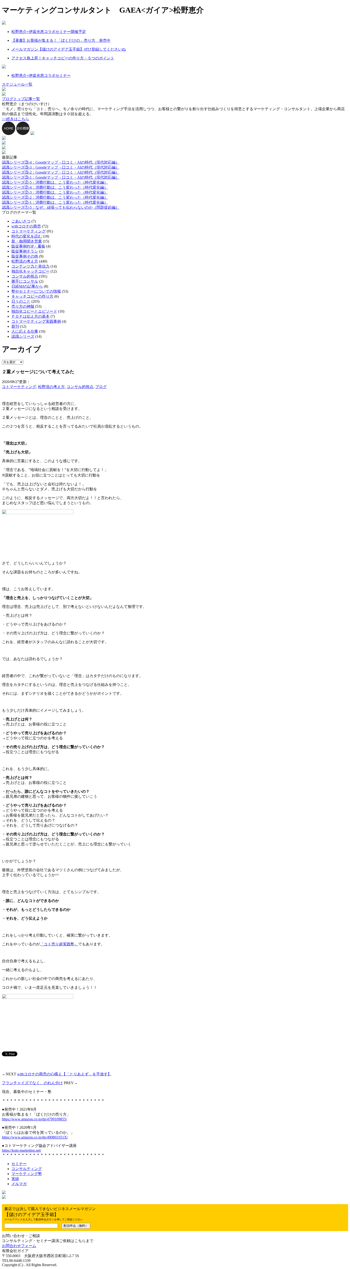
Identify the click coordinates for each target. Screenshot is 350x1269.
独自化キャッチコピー (30, 271)
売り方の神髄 (22, 306)
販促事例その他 (24, 256)
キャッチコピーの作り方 (32, 296)
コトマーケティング (28, 231)
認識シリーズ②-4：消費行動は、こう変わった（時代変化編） (55, 187)
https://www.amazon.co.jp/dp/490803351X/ (35, 1137)
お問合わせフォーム (19, 1246)
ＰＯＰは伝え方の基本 (30, 316)
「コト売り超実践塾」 (59, 944)
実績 (15, 1179)
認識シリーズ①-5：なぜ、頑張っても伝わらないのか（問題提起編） (60, 207)
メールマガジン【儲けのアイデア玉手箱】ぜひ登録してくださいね (68, 49)
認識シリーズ (22, 336)
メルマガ (19, 1184)
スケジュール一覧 (17, 84)
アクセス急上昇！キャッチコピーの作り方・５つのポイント (62, 58)
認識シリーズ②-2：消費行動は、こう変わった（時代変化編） (55, 197)
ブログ (101, 387)
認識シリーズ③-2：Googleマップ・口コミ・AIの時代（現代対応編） (60, 172)
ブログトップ (13, 99)
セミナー (19, 1164)
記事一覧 (32, 99)
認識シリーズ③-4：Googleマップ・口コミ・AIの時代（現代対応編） (60, 162)
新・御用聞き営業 (26, 241)
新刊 (15, 326)
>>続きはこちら (15, 119)
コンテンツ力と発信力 (30, 266)
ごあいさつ (20, 221)
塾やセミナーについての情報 (36, 291)
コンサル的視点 (24, 276)
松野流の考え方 (24, 261)
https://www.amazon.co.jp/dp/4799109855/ (34, 1119)
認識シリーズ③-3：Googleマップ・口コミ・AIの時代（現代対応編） (60, 167)
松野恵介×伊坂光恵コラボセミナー (41, 75)
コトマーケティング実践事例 (36, 321)
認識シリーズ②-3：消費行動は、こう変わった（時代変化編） (55, 192)
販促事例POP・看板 (28, 246)
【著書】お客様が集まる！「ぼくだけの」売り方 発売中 (60, 40)
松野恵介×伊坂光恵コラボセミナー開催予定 (48, 32)
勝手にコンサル (24, 281)
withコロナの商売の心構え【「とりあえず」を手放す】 (64, 1074)
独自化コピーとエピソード (34, 311)
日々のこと (20, 301)
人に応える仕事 (24, 331)
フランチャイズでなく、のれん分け (32, 1083)
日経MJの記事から (27, 286)
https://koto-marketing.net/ (21, 1150)
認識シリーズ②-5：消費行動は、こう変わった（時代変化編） (55, 182)
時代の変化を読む (26, 236)
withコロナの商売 (26, 226)
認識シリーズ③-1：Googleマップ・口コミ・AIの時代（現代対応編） (60, 177)
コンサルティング (26, 1169)
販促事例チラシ (24, 251)
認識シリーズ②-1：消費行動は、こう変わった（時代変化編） (55, 202)
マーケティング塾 (26, 1174)
